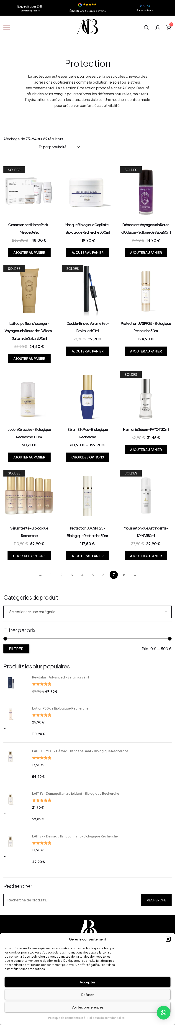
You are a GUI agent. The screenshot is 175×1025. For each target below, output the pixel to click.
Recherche (156, 900)
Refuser (87, 994)
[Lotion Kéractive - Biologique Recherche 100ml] (29, 397)
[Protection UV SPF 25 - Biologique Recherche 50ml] (146, 291)
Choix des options (87, 457)
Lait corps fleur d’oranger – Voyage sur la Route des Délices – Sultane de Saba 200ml (29, 331)
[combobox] (87, 612)
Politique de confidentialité (66, 1018)
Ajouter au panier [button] (29, 252)
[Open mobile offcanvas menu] (6, 27)
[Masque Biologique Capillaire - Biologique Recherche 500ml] (87, 192)
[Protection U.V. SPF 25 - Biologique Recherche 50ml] (87, 495)
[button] (168, 939)
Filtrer (16, 648)
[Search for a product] (146, 27)
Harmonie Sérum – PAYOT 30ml (146, 429)
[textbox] (87, 612)
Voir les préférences (88, 1007)
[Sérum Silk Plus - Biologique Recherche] (87, 397)
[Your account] (157, 27)
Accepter (87, 982)
